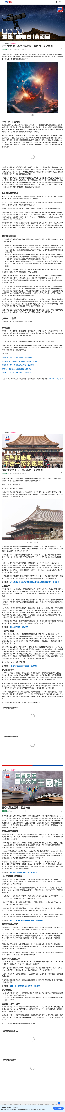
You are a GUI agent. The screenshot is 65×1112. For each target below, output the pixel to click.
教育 (8, 43)
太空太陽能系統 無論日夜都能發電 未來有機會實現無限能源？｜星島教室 (34, 582)
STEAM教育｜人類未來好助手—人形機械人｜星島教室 (20, 361)
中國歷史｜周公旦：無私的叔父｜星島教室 (16, 373)
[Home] (8, 2)
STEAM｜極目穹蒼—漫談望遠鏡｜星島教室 (16, 369)
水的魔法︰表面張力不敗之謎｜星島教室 (23, 666)
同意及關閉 (58, 1108)
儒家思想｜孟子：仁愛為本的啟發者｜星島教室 (18, 365)
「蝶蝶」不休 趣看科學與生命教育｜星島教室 (24, 986)
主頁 (4, 43)
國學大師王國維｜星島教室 (18, 627)
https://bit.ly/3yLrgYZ (56, 379)
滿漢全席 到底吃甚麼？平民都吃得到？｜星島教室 (26, 920)
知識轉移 (13, 43)
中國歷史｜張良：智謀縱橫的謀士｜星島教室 (17, 357)
